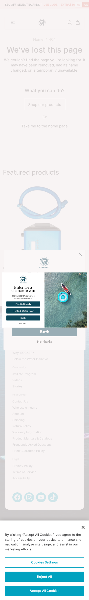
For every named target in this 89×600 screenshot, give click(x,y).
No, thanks (23, 323)
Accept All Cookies (44, 591)
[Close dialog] (84, 274)
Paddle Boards (23, 304)
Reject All (44, 577)
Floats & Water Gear (23, 311)
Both (23, 318)
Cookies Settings (44, 562)
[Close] (83, 527)
